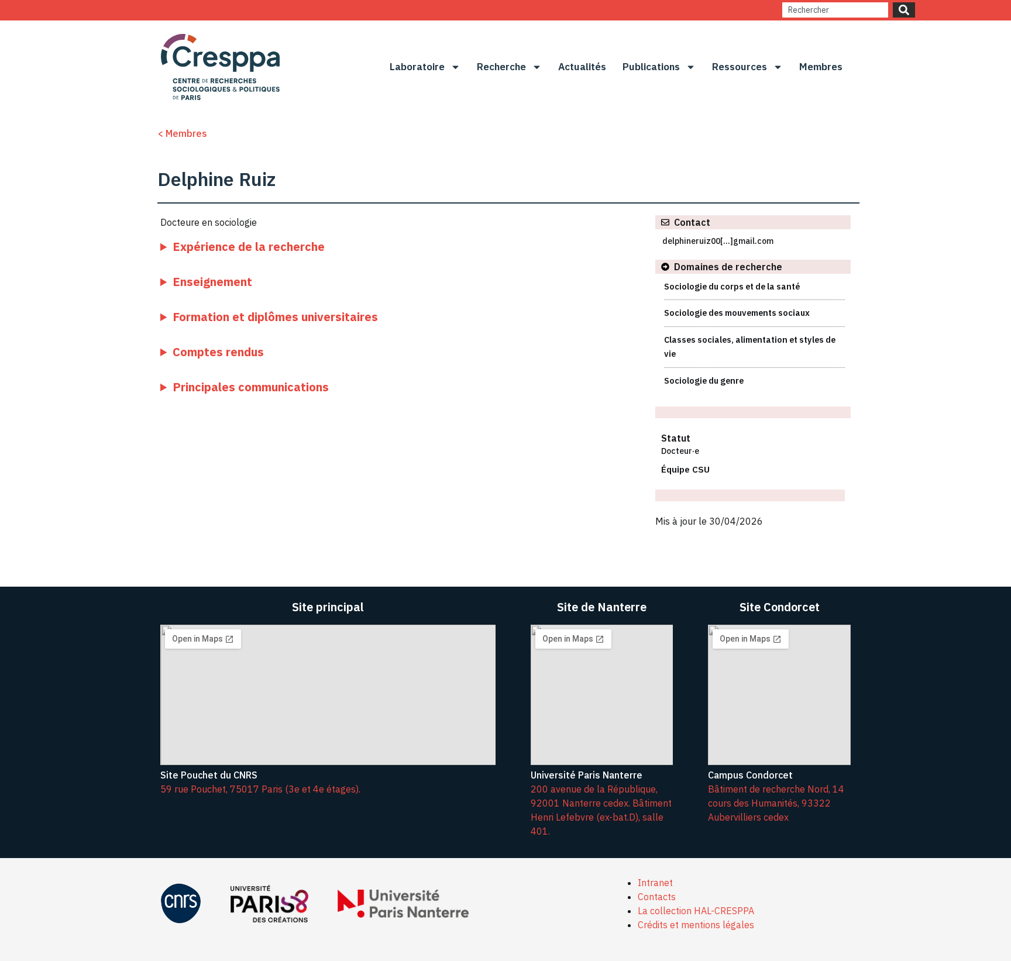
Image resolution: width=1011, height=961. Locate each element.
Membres (820, 66)
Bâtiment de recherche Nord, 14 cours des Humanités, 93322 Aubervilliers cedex (776, 803)
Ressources (739, 66)
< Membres (182, 133)
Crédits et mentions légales (696, 925)
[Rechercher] (904, 10)
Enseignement (212, 282)
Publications (651, 66)
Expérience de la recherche (249, 246)
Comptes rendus (218, 352)
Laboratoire (417, 66)
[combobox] (835, 10)
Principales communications (251, 387)
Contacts (657, 897)
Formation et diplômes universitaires (275, 317)
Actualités (582, 66)
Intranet (655, 882)
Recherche (501, 66)
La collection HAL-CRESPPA (696, 911)
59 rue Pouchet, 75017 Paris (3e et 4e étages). (260, 789)
